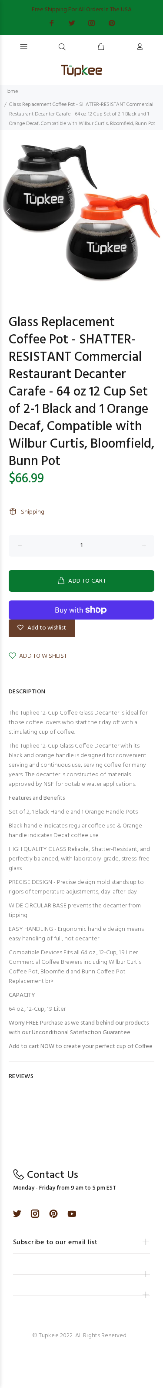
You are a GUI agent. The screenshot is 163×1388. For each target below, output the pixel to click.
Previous (8, 211)
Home (11, 91)
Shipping (32, 512)
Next (154, 211)
